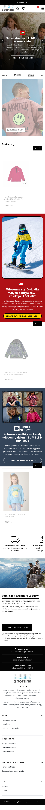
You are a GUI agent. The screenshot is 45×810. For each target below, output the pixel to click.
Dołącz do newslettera (17, 627)
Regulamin (6, 724)
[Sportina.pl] (22, 678)
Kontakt (5, 786)
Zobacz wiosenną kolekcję (22, 460)
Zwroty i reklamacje (10, 720)
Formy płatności (8, 767)
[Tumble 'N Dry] (14, 75)
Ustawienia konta (9, 747)
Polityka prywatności (10, 728)
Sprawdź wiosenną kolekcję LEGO (22, 316)
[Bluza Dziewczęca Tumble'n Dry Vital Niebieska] (16, 491)
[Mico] (27, 75)
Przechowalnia (8, 751)
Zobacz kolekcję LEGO (23, 58)
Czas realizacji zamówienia (13, 771)
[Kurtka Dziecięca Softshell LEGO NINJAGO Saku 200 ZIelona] (16, 349)
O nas (4, 790)
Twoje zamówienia (9, 743)
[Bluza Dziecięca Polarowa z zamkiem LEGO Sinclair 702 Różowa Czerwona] (16, 174)
